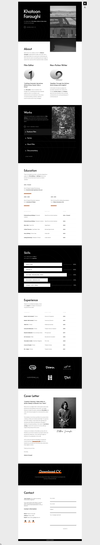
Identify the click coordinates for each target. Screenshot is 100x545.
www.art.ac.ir (54, 205)
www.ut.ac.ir (26, 205)
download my (36, 441)
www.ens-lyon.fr (27, 193)
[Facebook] (25, 521)
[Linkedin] (33, 521)
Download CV (50, 471)
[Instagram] (29, 521)
